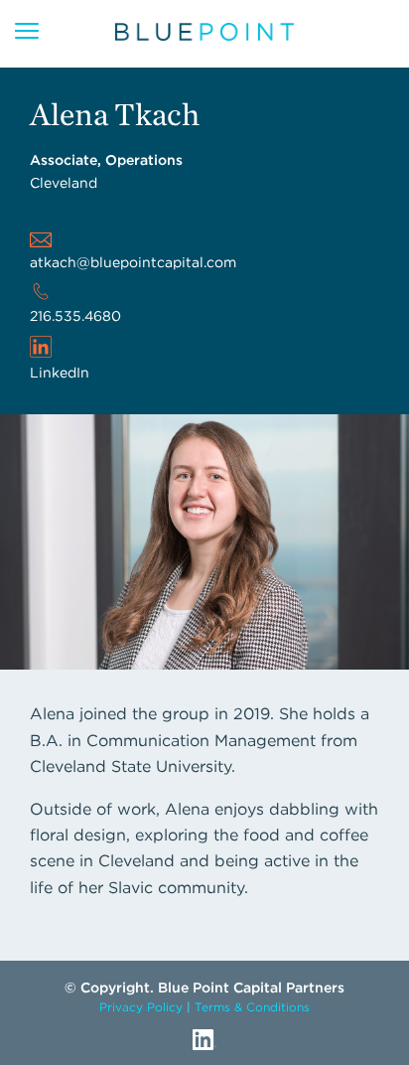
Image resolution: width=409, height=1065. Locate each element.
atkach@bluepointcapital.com (133, 261)
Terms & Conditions (252, 1006)
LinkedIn (59, 372)
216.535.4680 (75, 316)
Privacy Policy (141, 1006)
